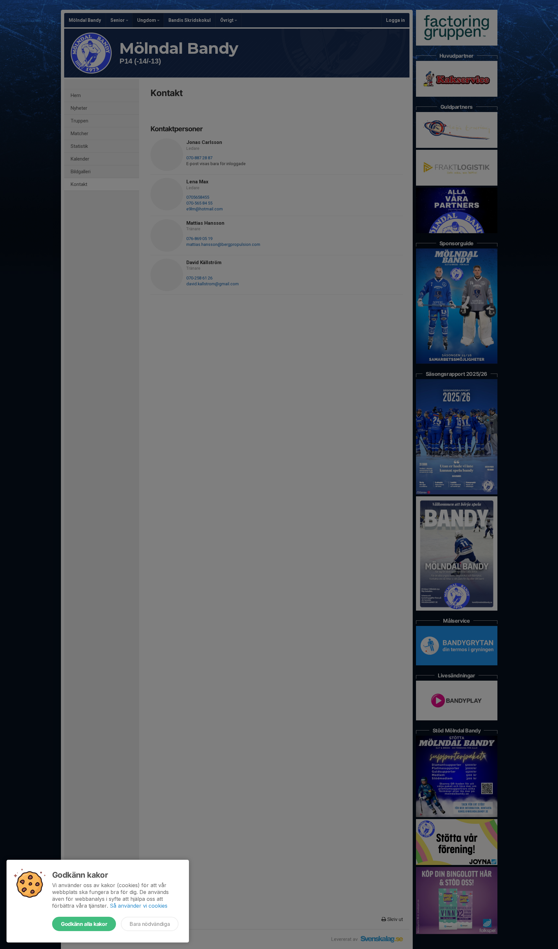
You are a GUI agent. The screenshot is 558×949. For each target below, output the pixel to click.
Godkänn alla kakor (84, 924)
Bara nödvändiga (150, 924)
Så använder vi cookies (138, 905)
